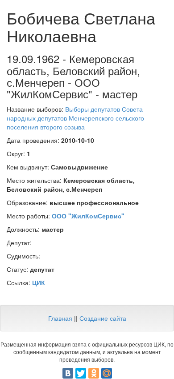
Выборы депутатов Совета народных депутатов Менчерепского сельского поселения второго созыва (75, 118)
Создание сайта (102, 318)
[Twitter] (80, 373)
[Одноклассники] (93, 373)
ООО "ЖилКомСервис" (88, 215)
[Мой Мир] (106, 373)
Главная (60, 318)
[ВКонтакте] (67, 373)
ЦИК (38, 282)
